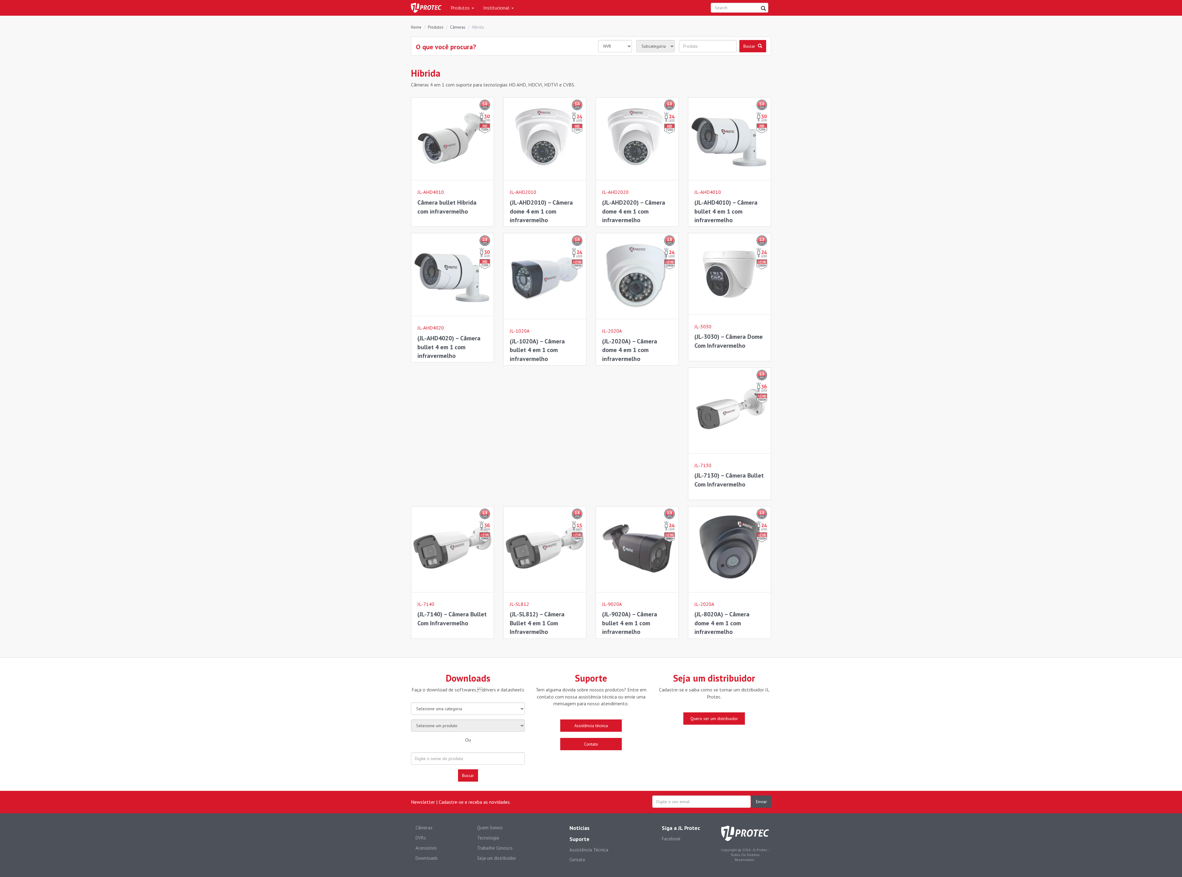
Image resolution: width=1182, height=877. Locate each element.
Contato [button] (591, 744)
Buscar (468, 775)
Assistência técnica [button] (591, 725)
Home (416, 27)
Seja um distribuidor (496, 858)
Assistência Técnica (588, 850)
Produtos (461, 8)
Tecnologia (488, 838)
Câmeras (457, 27)
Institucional (497, 8)
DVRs (421, 838)
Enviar (761, 801)
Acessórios (426, 848)
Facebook (671, 839)
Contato (577, 860)
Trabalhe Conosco (495, 848)
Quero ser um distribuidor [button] (714, 718)
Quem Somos (490, 828)
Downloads (427, 858)
